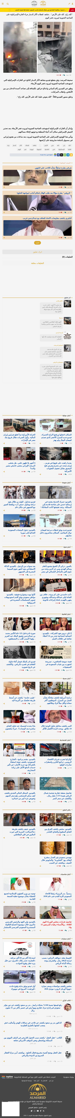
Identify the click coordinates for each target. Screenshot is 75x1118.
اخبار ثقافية (66, 614)
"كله (70, 145)
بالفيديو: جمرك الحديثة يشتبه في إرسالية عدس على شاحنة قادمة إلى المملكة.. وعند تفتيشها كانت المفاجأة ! (56, 504)
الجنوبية (39, 149)
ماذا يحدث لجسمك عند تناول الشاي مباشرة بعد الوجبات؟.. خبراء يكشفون (20, 727)
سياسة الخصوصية (27, 1080)
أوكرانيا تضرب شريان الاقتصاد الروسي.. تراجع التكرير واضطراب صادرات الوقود (58, 762)
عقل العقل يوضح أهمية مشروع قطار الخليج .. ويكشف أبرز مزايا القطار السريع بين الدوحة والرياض (33, 1054)
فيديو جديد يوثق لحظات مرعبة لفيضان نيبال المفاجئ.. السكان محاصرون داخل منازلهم (56, 533)
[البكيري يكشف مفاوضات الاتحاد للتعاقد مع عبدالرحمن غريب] (37, 228)
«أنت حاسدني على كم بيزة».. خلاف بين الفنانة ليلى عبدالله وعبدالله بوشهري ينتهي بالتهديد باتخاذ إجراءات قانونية (56, 597)
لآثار (21, 145)
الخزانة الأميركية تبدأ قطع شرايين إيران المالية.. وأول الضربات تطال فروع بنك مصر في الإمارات (19, 437)
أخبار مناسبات (65, 874)
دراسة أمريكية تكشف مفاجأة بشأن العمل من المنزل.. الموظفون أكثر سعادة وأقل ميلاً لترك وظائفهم (57, 700)
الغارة (69, 149)
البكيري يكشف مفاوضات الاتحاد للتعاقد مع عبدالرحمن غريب (47, 218)
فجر (25, 149)
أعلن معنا (36, 1080)
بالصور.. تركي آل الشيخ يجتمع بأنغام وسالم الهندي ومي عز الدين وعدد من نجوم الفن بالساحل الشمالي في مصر (56, 569)
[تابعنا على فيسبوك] (40, 1110)
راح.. (64, 145)
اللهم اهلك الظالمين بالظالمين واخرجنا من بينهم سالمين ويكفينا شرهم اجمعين (51, 324)
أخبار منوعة (66, 482)
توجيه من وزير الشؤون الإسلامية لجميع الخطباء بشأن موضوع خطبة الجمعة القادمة (19, 896)
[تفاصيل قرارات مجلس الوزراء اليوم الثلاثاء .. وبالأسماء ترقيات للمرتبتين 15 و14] (56, 912)
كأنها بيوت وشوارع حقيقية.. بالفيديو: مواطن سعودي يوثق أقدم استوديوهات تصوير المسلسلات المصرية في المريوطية (19, 598)
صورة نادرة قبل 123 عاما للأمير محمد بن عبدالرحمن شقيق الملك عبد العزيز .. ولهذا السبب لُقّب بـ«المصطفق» (20, 636)
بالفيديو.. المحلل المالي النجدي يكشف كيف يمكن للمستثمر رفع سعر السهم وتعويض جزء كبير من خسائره (19, 796)
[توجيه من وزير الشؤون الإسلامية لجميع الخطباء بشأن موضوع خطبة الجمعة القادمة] (19, 884)
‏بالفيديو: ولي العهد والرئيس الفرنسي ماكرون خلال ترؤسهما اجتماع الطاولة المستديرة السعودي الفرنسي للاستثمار (19, 924)
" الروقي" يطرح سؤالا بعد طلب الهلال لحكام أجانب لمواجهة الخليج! (44, 193)
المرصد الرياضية (65, 163)
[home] (43, 3)
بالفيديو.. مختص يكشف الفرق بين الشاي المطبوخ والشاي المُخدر (58, 830)
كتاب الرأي (67, 1000)
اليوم (19, 149)
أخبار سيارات (66, 938)
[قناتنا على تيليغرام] (31, 1110)
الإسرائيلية (61, 149)
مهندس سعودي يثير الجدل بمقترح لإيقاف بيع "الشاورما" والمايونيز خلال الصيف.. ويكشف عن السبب (56, 860)
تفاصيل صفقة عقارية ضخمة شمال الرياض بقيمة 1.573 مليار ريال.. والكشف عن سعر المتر (58, 796)
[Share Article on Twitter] (61, 154)
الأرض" (46, 145)
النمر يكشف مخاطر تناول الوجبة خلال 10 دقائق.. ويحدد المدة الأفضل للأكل (56, 727)
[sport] (34, 3)
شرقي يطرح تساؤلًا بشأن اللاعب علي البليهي (53, 168)
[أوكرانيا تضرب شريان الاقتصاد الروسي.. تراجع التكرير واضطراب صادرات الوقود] (56, 749)
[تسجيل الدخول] (72, 3)
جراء (8, 145)
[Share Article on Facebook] (58, 154)
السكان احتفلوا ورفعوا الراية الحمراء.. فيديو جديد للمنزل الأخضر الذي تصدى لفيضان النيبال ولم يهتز (56, 437)
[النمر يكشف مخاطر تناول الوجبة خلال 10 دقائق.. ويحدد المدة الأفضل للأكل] (56, 716)
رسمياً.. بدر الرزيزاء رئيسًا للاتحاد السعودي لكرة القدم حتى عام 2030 (57, 894)
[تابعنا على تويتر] (43, 1111)
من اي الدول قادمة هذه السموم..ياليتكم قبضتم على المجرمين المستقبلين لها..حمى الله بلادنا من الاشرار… (51, 353)
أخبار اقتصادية (65, 740)
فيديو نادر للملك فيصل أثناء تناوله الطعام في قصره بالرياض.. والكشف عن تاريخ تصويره (20, 664)
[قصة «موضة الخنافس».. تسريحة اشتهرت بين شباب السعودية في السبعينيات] (56, 652)
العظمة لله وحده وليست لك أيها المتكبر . (51, 338)
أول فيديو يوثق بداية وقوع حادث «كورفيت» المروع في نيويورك (22, 987)
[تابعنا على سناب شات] (34, 1110)
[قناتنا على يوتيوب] (38, 1110)
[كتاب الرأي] (69, 3)
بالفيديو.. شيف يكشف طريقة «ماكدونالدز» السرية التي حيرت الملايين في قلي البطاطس (22, 832)
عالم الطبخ (67, 809)
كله (58, 145)
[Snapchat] (71, 154)
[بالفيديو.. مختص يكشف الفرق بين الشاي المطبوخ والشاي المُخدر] (56, 819)
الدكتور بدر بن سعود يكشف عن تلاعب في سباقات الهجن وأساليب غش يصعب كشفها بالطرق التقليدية (33, 1024)
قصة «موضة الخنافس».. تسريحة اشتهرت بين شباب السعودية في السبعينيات (58, 664)
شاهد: (34, 145)
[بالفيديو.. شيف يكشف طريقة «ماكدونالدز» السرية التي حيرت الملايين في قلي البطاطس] (19, 819)
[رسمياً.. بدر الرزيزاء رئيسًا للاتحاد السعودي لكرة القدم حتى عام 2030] (56, 884)
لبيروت (31, 149)
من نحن (51, 1080)
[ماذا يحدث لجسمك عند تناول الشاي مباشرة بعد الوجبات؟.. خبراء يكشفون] (19, 716)
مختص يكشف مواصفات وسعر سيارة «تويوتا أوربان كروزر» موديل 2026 (57, 987)
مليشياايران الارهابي (58, 362)
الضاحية (47, 149)
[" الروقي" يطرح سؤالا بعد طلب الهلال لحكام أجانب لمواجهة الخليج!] (37, 203)
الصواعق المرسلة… (58, 345)
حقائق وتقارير (59, 301)
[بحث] (7, 4)
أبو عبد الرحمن (59, 332)
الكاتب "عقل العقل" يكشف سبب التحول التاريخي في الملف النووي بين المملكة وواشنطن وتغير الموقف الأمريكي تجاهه (33, 1039)
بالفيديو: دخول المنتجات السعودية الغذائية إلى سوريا (21, 531)
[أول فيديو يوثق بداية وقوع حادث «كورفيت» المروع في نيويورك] (19, 976)
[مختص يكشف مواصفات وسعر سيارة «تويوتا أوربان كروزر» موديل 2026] (56, 976)
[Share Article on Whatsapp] (64, 154)
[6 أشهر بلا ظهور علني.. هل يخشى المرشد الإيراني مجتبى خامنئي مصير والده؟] (19, 453)
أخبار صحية (67, 678)
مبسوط (61, 318)
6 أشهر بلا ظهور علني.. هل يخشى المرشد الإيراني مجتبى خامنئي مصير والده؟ (20, 465)
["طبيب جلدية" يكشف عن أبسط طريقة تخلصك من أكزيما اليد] (19, 688)
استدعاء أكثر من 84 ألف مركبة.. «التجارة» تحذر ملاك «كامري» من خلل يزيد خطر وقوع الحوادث (20, 960)
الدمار (14, 145)
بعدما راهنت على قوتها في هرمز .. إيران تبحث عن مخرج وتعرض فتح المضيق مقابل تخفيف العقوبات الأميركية (58, 467)
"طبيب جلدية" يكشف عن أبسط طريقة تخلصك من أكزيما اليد (22, 699)
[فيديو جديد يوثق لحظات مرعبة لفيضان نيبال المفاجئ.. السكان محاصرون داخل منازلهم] (56, 520)
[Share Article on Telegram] (68, 154)
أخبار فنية (67, 547)
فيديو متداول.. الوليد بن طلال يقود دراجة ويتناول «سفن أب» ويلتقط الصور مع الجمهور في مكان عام (19, 504)
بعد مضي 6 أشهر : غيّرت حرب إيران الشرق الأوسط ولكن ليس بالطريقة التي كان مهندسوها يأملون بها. (51, 308)
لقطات (27, 145)
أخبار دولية (66, 415)
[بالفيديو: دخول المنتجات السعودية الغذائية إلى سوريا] (19, 520)
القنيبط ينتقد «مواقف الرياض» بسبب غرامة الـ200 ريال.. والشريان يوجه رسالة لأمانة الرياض (57, 960)
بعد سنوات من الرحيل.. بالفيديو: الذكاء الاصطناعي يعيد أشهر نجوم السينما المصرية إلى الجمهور (19, 569)
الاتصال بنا (44, 1080)
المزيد (37, 242)
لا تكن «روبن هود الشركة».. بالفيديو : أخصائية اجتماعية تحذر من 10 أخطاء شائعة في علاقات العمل (57, 636)
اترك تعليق (37, 252)
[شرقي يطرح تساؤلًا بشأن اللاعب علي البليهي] (37, 177)
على (52, 145)
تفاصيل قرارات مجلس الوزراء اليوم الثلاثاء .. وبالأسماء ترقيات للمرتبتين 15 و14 (56, 924)
